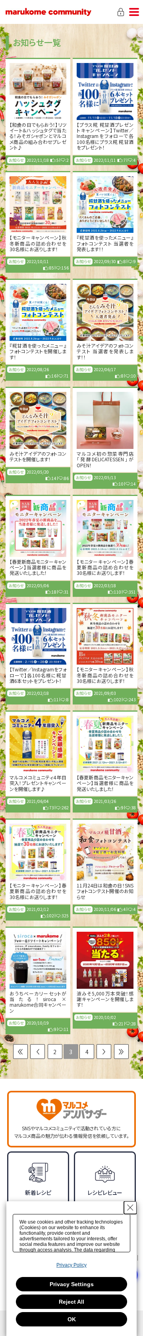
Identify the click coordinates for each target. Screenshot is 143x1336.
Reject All (71, 1302)
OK (72, 1319)
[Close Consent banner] (130, 1207)
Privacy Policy (71, 1265)
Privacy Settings (72, 1284)
